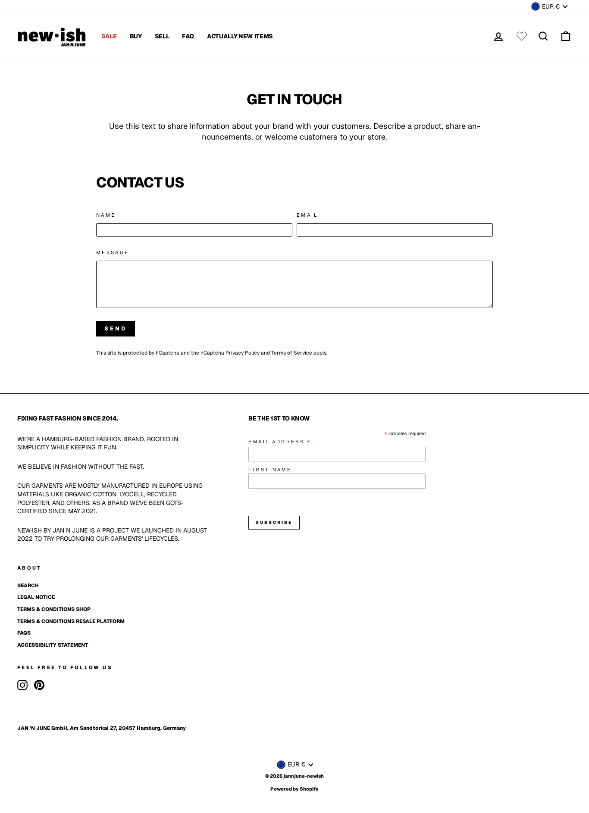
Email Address (279, 442)
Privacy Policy (243, 352)
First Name (269, 469)
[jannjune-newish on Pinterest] (39, 685)
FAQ (188, 36)
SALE (109, 36)
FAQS (24, 632)
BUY (136, 36)
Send (115, 328)
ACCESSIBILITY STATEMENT (52, 645)
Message (112, 252)
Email (307, 215)
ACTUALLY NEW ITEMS (240, 36)
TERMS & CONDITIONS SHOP (54, 609)
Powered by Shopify (294, 789)
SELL (162, 36)
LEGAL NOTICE (36, 597)
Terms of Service (291, 352)
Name (106, 215)
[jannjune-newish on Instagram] (22, 685)
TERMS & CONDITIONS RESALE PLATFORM (71, 621)
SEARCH (28, 585)
